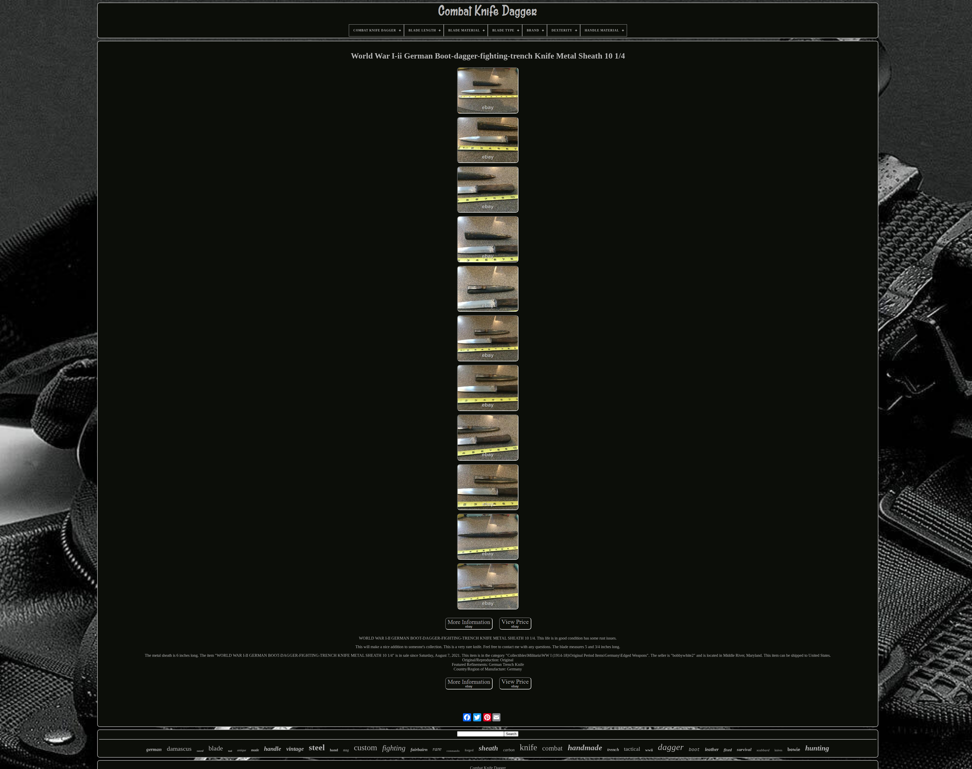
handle (272, 748)
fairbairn (419, 749)
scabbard (763, 750)
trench (613, 749)
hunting (817, 748)
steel (317, 747)
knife (528, 747)
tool (230, 750)
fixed (728, 750)
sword (200, 750)
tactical (632, 749)
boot (694, 749)
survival (744, 749)
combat (552, 748)
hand (334, 750)
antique (241, 750)
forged (469, 750)
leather (712, 749)
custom (365, 747)
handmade (585, 747)
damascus (179, 748)
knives (778, 750)
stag (346, 750)
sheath (488, 748)
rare (437, 749)
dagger (671, 747)
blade (216, 748)
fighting (394, 748)
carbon (509, 750)
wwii (649, 750)
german (154, 749)
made (255, 750)
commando (453, 750)
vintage (295, 749)
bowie (793, 749)
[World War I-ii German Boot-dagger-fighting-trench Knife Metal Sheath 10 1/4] (487, 91)
